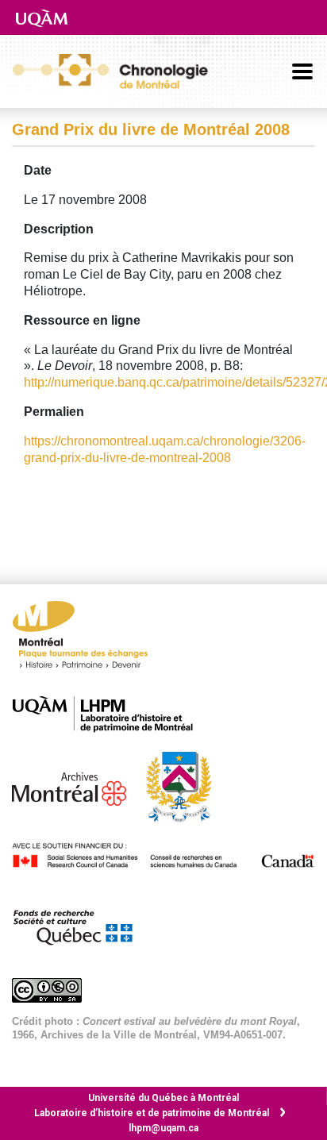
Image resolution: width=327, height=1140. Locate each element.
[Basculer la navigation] (302, 71)
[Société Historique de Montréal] (186, 785)
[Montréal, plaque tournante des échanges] (88, 638)
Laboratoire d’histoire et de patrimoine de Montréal (151, 1113)
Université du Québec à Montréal (163, 1097)
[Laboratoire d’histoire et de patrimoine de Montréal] (111, 714)
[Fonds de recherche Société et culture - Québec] (80, 924)
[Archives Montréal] (77, 785)
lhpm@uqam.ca (163, 1128)
